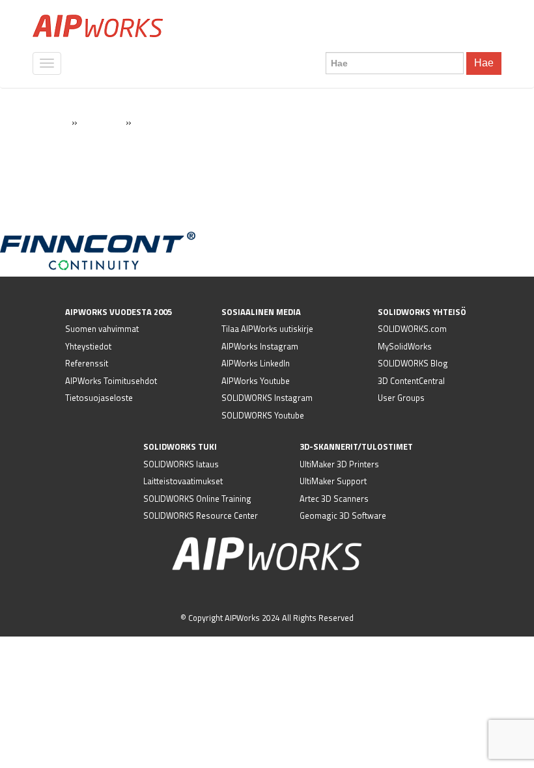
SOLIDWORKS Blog (413, 363)
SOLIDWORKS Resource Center (200, 515)
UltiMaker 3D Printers (339, 464)
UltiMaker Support (333, 480)
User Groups (401, 397)
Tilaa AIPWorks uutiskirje (267, 328)
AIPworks (98, 26)
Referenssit (86, 363)
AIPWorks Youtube (255, 380)
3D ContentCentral (411, 380)
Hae (484, 62)
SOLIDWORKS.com (412, 328)
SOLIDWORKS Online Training (197, 498)
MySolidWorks (405, 346)
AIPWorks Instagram (259, 346)
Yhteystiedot (88, 346)
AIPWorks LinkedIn (255, 363)
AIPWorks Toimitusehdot (111, 380)
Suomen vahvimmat (102, 328)
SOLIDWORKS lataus (181, 464)
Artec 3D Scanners (334, 498)
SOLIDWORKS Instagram (267, 397)
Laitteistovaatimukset (183, 480)
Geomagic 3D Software (343, 515)
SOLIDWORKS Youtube (262, 415)
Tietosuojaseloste (99, 397)
